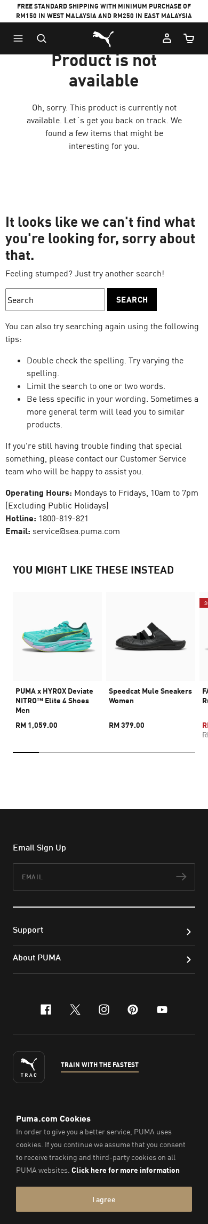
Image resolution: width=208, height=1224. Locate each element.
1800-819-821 (63, 518)
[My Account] (167, 38)
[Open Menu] (21, 38)
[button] (21, 38)
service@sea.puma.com (76, 531)
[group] (57, 656)
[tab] (26, 752)
